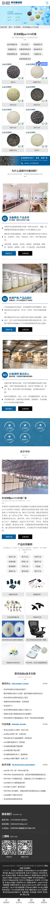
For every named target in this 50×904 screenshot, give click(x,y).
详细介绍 (8, 537)
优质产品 (8, 329)
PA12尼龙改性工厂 (40, 877)
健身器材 (12, 566)
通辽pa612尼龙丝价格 (16, 873)
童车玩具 (25, 571)
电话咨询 (44, 902)
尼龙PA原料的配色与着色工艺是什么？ (18, 709)
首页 (10, 27)
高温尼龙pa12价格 (39, 875)
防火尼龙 (25, 44)
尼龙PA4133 (21, 882)
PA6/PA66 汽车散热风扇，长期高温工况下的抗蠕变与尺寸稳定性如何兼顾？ (26, 778)
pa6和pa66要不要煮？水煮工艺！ (16, 758)
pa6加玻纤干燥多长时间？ (14, 795)
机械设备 (12, 561)
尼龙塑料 (17, 27)
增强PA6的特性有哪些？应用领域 (16, 701)
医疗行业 (37, 571)
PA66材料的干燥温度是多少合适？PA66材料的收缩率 (24, 718)
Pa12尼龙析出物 (17, 889)
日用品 (37, 566)
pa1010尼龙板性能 (17, 887)
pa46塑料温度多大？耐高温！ (15, 742)
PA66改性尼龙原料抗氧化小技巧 (16, 697)
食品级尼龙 (38, 49)
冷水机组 (32, 892)
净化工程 (25, 894)
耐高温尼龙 (25, 54)
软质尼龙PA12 (15, 885)
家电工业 (25, 561)
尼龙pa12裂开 (11, 875)
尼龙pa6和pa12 (30, 870)
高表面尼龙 (38, 44)
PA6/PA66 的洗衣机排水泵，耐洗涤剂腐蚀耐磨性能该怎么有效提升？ (26, 774)
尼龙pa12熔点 (10, 882)
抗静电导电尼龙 (25, 49)
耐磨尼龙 (37, 54)
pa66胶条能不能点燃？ (12, 750)
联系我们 (8, 408)
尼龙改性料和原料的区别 (13, 799)
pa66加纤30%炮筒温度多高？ (15, 782)
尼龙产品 (19, 902)
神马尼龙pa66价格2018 (12, 892)
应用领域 (31, 902)
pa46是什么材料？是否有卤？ (15, 786)
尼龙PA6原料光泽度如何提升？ (15, 689)
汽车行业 (25, 566)
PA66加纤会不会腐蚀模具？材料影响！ (18, 738)
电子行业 (25, 556)
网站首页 (6, 902)
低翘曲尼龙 (12, 49)
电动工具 (12, 556)
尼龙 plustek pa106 (29, 885)
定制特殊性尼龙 (25, 59)
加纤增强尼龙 (12, 44)
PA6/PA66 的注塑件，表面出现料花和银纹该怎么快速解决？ (26, 791)
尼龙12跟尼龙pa (31, 889)
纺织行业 (37, 556)
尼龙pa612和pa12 (24, 875)
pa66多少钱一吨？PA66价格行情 (16, 770)
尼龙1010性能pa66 (26, 880)
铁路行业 (12, 571)
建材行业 (37, 561)
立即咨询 (25, 253)
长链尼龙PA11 (31, 882)
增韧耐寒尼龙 (12, 54)
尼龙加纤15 (8, 705)
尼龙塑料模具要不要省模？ (14, 746)
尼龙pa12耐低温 (17, 870)
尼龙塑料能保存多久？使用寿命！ (16, 754)
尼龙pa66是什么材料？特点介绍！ (17, 730)
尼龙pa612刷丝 (31, 887)
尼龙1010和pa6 (32, 873)
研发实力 (8, 253)
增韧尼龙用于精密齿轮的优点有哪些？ (18, 714)
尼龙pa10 (17, 877)
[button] (23, 23)
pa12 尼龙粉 (42, 889)
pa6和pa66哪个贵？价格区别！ (15, 734)
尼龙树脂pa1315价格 (31, 27)
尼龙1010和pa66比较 (10, 880)
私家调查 (25, 892)
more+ (45, 683)
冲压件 (39, 892)
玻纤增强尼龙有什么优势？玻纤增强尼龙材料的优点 (23, 693)
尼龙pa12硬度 (26, 877)
